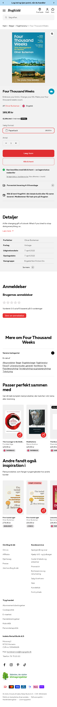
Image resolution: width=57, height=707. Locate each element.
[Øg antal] (16, 143)
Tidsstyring (8, 371)
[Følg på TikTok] (25, 665)
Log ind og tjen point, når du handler (28, 3)
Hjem (5, 26)
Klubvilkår (7, 623)
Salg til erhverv (37, 578)
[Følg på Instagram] (11, 665)
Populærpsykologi (10, 368)
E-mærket (7, 614)
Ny (45, 365)
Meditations (31, 442)
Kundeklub (35, 587)
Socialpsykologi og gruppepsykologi (35, 368)
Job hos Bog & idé (10, 568)
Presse (5, 563)
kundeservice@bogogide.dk (19, 652)
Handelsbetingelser (11, 619)
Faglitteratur (22, 26)
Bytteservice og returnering (38, 572)
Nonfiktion (38, 365)
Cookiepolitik (8, 610)
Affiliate (6, 554)
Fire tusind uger (9, 518)
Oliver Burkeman (12, 106)
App (33, 583)
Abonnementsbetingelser (14, 605)
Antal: (5, 138)
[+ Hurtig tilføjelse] (20, 435)
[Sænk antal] (6, 143)
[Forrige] (3, 2)
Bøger (11, 26)
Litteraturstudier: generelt (21, 365)
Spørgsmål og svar (39, 550)
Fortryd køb (36, 592)
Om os (5, 550)
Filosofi (6, 365)
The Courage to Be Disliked (13, 442)
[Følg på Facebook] (4, 665)
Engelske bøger (29, 362)
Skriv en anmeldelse (14, 315)
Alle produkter (9, 362)
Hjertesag (7, 559)
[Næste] (53, 2)
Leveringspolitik (25, 700)
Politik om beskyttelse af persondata (15, 697)
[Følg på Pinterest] (18, 665)
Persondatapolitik (10, 628)
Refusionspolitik (37, 697)
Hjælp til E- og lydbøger (41, 554)
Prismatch (35, 566)
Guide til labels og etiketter (39, 560)
